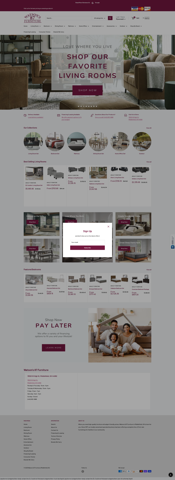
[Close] (108, 226)
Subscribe (87, 248)
